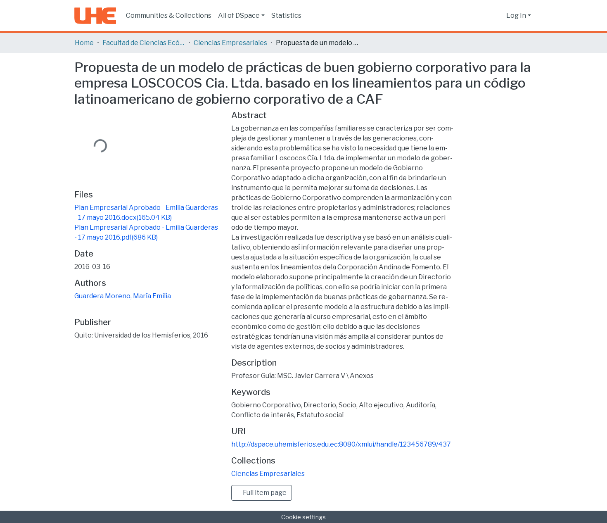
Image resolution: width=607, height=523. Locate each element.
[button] (498, 16)
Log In (516, 15)
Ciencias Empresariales (230, 43)
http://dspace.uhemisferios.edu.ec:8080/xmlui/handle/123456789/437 (341, 444)
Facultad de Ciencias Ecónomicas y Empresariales (143, 43)
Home (84, 43)
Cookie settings (303, 517)
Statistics (286, 15)
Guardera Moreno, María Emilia (122, 296)
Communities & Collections (168, 15)
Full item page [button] (264, 493)
